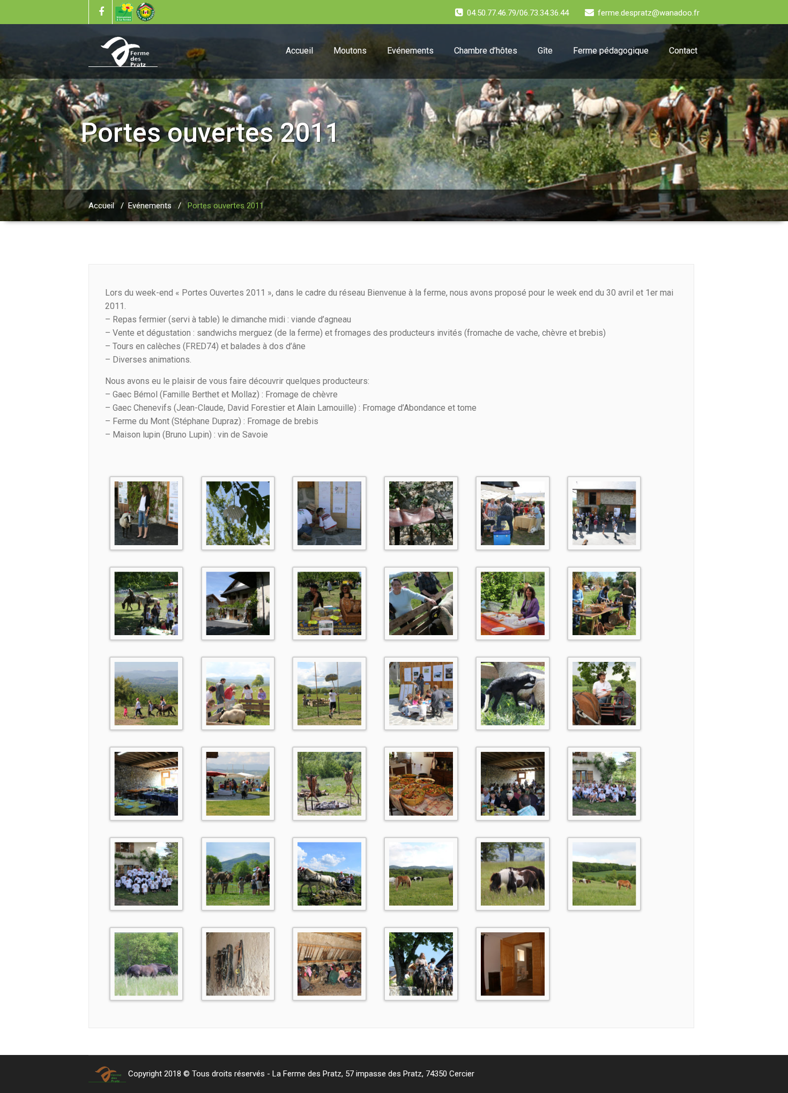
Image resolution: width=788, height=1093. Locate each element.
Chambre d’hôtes (485, 51)
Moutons (350, 51)
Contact (683, 51)
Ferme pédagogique (611, 51)
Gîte (545, 51)
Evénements (410, 51)
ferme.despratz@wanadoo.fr (649, 13)
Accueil (299, 51)
